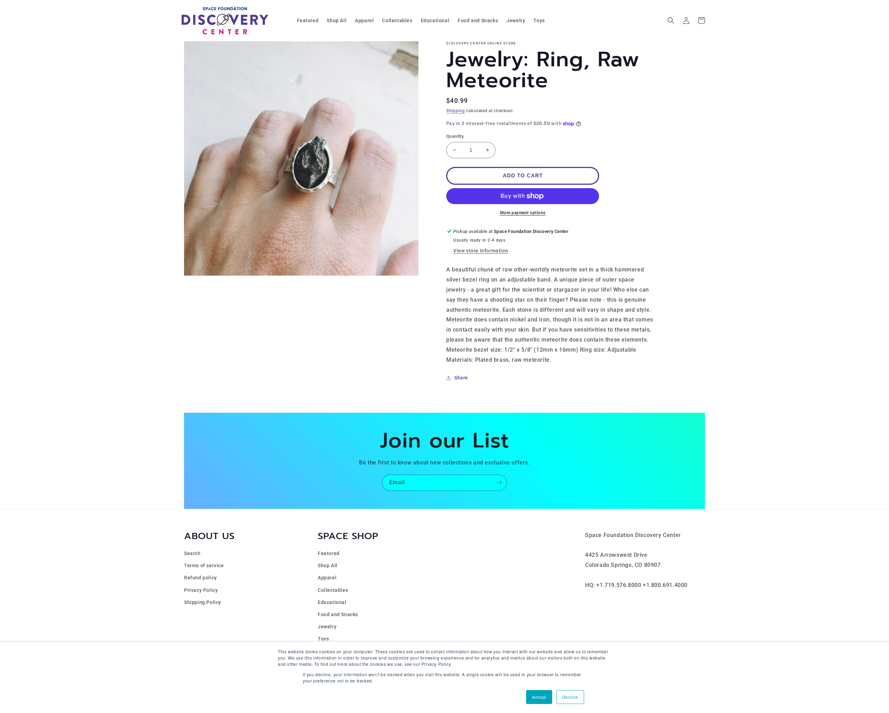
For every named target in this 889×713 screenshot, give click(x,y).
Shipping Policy (202, 602)
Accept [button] (539, 697)
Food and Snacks (338, 614)
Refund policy (200, 577)
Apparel (327, 577)
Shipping (455, 110)
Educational (332, 602)
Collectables (333, 590)
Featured (329, 553)
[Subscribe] (499, 483)
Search (192, 553)
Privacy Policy (201, 590)
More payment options (523, 212)
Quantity (455, 136)
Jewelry (327, 626)
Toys (323, 638)
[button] (671, 20)
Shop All (328, 565)
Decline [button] (570, 697)
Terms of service (204, 565)
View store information (480, 250)
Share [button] (461, 377)
